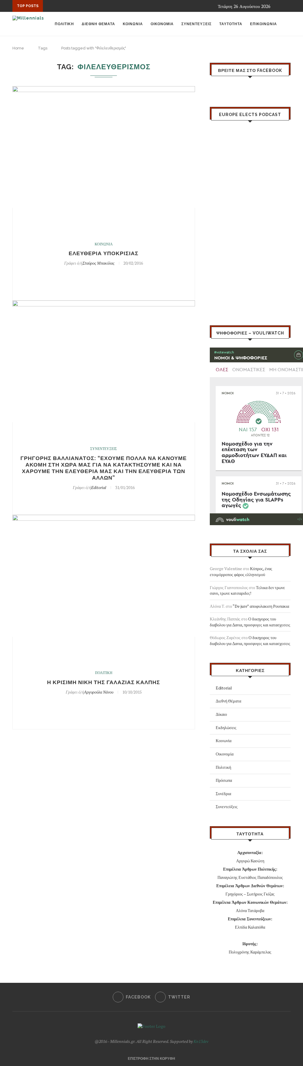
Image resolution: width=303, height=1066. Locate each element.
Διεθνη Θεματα (98, 24)
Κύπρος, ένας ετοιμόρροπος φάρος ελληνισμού (241, 571)
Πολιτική (223, 767)
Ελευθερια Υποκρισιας (103, 253)
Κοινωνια (133, 24)
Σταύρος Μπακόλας (99, 263)
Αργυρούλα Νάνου (98, 692)
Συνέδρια (223, 793)
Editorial (98, 487)
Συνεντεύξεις (227, 806)
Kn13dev (201, 1041)
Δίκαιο (221, 714)
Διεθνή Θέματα (228, 701)
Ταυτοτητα (230, 24)
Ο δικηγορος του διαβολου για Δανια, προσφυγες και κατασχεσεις (250, 622)
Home (18, 48)
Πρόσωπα (224, 780)
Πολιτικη (64, 24)
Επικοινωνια (263, 24)
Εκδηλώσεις (226, 727)
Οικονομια (162, 24)
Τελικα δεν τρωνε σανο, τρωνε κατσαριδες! (247, 590)
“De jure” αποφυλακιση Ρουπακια (261, 606)
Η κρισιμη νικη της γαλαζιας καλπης (103, 682)
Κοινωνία (223, 740)
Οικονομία (224, 754)
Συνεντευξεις (196, 24)
